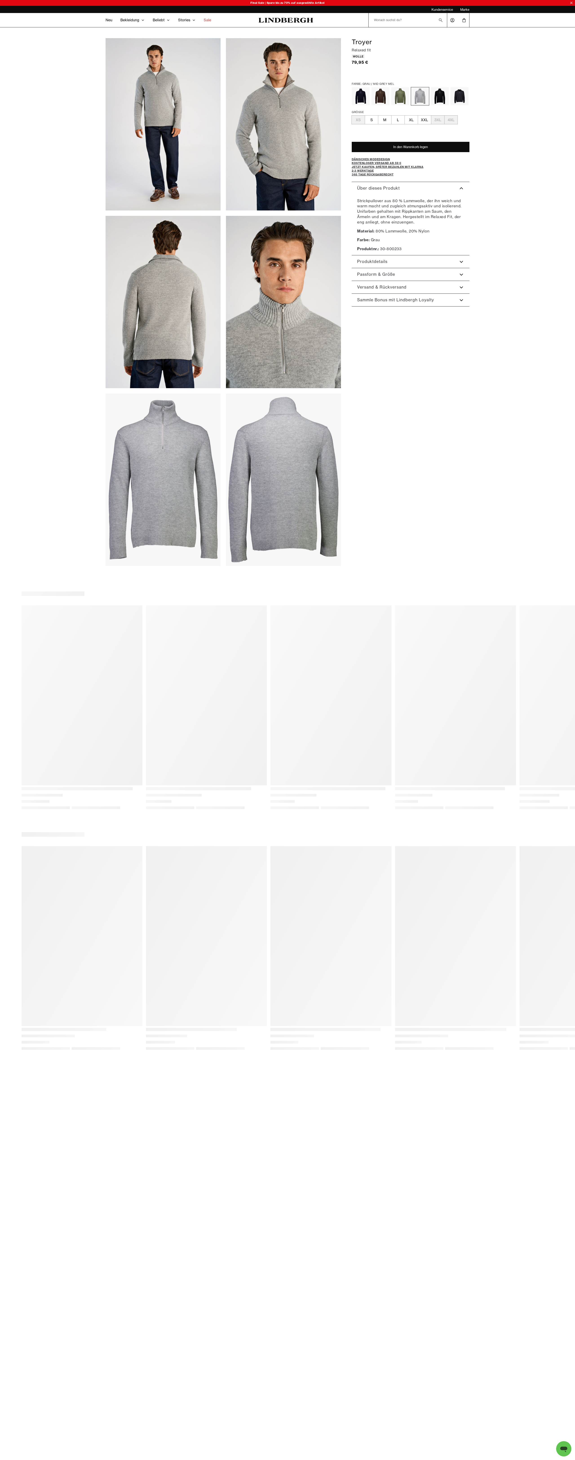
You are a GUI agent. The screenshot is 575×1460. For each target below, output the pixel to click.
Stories (184, 20)
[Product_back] (283, 480)
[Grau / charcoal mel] (460, 96)
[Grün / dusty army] (400, 96)
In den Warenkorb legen (410, 147)
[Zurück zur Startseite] (286, 20)
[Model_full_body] (163, 124)
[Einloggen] (452, 20)
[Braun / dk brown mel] (380, 96)
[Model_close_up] (283, 302)
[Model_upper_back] (163, 302)
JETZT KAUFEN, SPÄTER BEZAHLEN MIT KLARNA (139, 9)
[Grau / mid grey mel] (420, 96)
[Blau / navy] (361, 96)
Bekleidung (129, 20)
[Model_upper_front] (283, 124)
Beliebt (159, 20)
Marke (464, 10)
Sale (207, 20)
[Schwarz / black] (440, 96)
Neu (109, 20)
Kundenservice (442, 10)
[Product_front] (163, 480)
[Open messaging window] (563, 1448)
